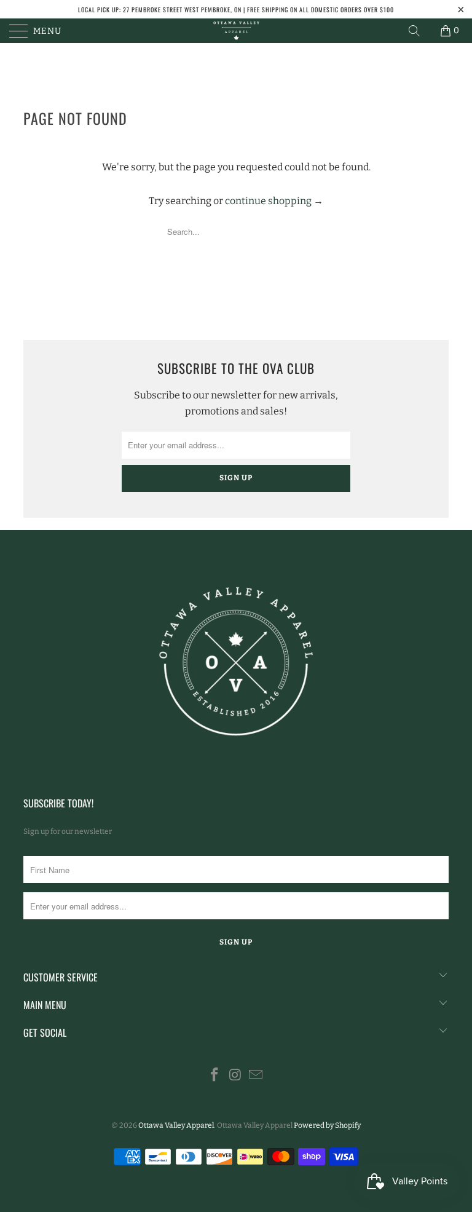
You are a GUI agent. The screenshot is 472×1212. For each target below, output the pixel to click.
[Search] (414, 30)
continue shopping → (274, 201)
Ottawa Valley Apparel (176, 1125)
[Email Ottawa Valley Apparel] (256, 1075)
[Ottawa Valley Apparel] (236, 30)
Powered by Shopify (327, 1125)
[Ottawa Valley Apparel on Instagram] (235, 1075)
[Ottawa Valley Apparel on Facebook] (214, 1075)
